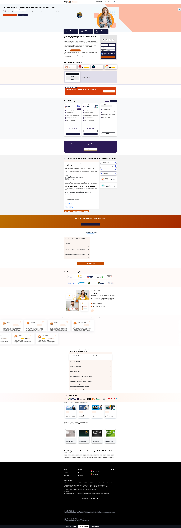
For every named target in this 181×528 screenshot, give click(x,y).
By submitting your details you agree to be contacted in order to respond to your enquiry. (99, 270)
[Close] (108, 253)
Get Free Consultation (98, 273)
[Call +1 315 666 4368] (179, 9)
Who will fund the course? (92, 256)
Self (98, 258)
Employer (91, 258)
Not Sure (105, 258)
